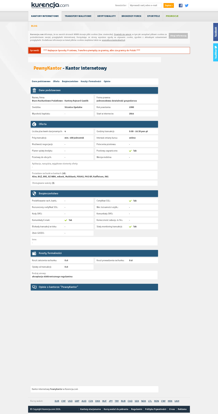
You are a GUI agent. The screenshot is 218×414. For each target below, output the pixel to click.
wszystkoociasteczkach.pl (113, 40)
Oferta (56, 81)
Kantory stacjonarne (90, 409)
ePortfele (153, 16)
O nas (172, 409)
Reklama (182, 409)
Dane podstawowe (41, 81)
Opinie (107, 81)
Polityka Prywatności (155, 409)
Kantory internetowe (45, 16)
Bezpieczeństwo (70, 81)
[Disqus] (94, 335)
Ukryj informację (178, 36)
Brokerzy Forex (131, 16)
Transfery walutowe (78, 16)
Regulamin (136, 409)
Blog (34, 25)
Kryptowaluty (106, 16)
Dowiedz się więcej (122, 34)
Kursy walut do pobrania (116, 409)
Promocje (172, 16)
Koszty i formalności (91, 81)
